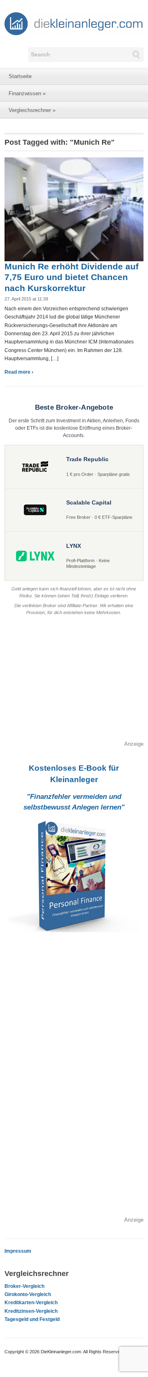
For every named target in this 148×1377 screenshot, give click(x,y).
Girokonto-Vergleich (28, 1294)
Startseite (20, 76)
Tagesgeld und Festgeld (32, 1319)
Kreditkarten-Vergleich (31, 1302)
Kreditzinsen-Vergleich (31, 1311)
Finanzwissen (27, 93)
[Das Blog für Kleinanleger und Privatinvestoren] (74, 23)
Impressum (18, 1251)
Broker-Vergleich (24, 1286)
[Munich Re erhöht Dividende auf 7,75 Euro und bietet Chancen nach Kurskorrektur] (74, 209)
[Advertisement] (74, 683)
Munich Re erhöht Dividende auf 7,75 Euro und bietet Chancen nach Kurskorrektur (72, 277)
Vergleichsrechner (32, 110)
